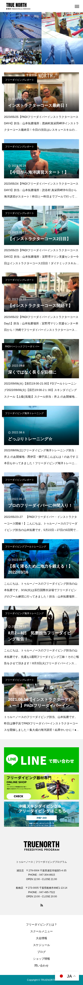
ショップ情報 (41, 958)
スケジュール (41, 945)
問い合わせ (41, 965)
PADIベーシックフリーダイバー (22, 346)
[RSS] (41, 905)
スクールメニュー (41, 931)
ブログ (41, 951)
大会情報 (41, 938)
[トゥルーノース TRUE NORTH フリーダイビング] (41, 845)
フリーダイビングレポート (19, 79)
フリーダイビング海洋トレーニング (24, 413)
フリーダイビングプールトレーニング (25, 546)
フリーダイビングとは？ (41, 924)
